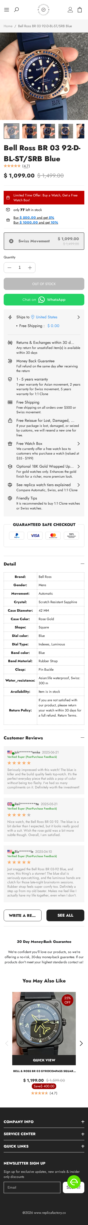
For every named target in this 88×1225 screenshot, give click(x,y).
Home (8, 26)
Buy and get (33, 217)
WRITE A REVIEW (25, 915)
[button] (7, 1043)
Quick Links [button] (16, 1146)
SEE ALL (65, 915)
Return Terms (67, 715)
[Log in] (70, 9)
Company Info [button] (18, 1121)
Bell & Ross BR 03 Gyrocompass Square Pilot (44, 1071)
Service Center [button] (19, 1134)
